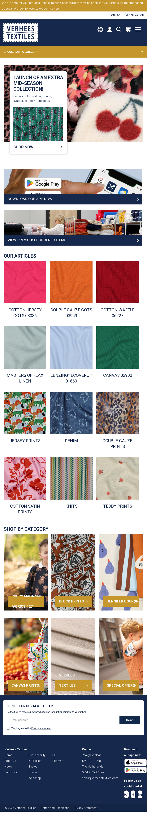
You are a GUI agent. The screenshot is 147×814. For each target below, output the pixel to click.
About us (10, 761)
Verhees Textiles (20, 32)
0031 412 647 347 (93, 772)
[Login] (109, 30)
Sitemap (57, 761)
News (8, 766)
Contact (116, 15)
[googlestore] (135, 770)
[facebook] (133, 794)
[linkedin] (140, 794)
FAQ (54, 755)
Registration (135, 15)
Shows (32, 766)
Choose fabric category (21, 51)
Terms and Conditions (55, 808)
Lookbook (11, 772)
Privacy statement (41, 728)
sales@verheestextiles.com (100, 778)
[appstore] (135, 762)
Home (8, 755)
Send (129, 720)
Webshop (34, 778)
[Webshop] (128, 30)
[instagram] (126, 794)
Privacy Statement (85, 808)
